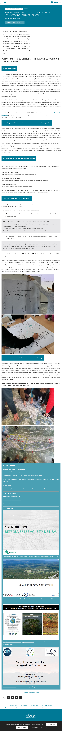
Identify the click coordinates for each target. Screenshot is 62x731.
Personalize (35, 727)
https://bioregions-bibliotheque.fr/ (12, 496)
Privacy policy (44, 727)
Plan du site (48, 707)
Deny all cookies (22, 727)
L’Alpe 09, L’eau (7, 485)
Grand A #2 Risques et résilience (12, 500)
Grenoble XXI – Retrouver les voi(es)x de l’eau (15, 556)
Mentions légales (47, 705)
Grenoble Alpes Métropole (15, 22)
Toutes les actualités (31, 693)
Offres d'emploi (12, 705)
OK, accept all (51, 724)
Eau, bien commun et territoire (11, 599)
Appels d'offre (25, 705)
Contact (58, 707)
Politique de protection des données (29, 707)
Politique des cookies (8, 707)
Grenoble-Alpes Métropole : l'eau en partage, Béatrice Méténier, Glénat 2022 (24, 475)
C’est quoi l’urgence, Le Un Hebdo (49, 479)
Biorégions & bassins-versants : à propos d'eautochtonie (18, 642)
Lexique (35, 705)
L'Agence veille (7, 503)
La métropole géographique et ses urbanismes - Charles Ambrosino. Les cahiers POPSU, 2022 (28, 489)
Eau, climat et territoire (9, 687)
